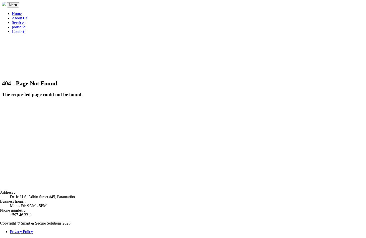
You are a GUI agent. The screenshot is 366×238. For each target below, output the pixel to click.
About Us (19, 18)
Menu (13, 5)
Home (17, 13)
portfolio (18, 27)
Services (18, 22)
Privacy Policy (21, 232)
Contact (18, 31)
